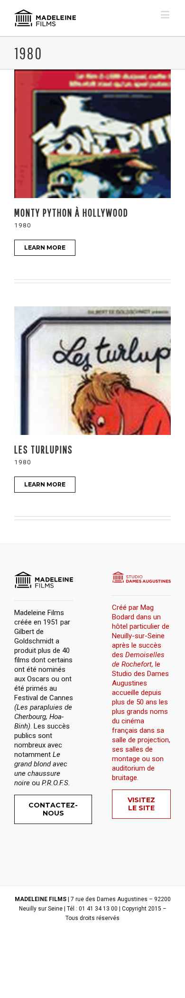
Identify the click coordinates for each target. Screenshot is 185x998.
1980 (22, 225)
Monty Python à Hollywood (71, 212)
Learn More (44, 247)
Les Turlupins (43, 449)
